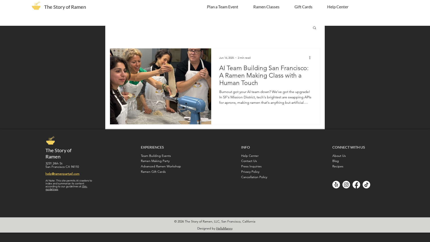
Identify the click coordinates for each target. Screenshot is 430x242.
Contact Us (249, 161)
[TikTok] (366, 184)
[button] (314, 28)
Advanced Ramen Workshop (161, 166)
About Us (339, 156)
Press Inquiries (251, 166)
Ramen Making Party (155, 161)
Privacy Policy (250, 172)
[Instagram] (346, 184)
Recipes (337, 166)
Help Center (250, 156)
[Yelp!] (336, 184)
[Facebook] (356, 184)
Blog (335, 161)
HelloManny (224, 228)
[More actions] (311, 57)
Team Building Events (156, 156)
